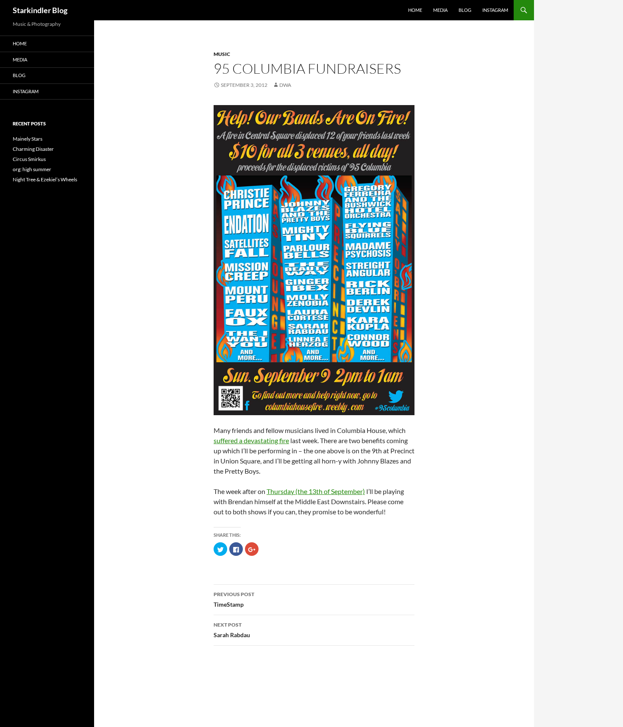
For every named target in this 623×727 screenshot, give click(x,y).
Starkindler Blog (40, 10)
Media (440, 10)
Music (222, 54)
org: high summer (32, 169)
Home (415, 10)
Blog (465, 10)
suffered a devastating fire (251, 440)
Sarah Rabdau (232, 630)
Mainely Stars (27, 139)
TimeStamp (234, 599)
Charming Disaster (33, 149)
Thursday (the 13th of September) (316, 491)
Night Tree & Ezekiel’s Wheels (45, 179)
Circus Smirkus (29, 159)
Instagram (495, 10)
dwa (285, 85)
